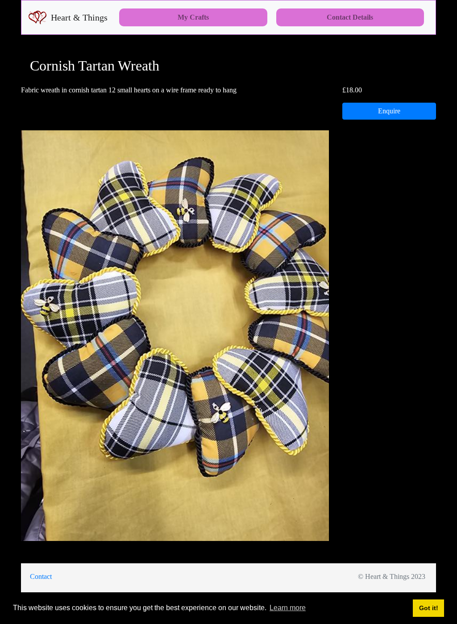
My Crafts (193, 17)
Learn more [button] (288, 608)
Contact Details (350, 17)
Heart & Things (79, 17)
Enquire (389, 111)
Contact (41, 576)
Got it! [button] (428, 608)
